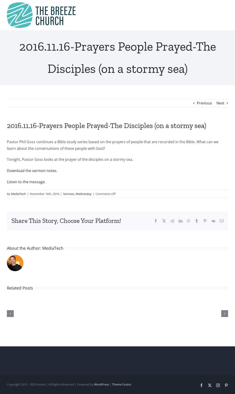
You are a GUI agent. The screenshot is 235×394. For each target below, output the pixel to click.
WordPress (101, 384)
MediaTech (18, 194)
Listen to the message (26, 181)
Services (68, 194)
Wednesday (84, 194)
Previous (204, 103)
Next (220, 103)
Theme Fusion (121, 384)
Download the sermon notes (31, 170)
